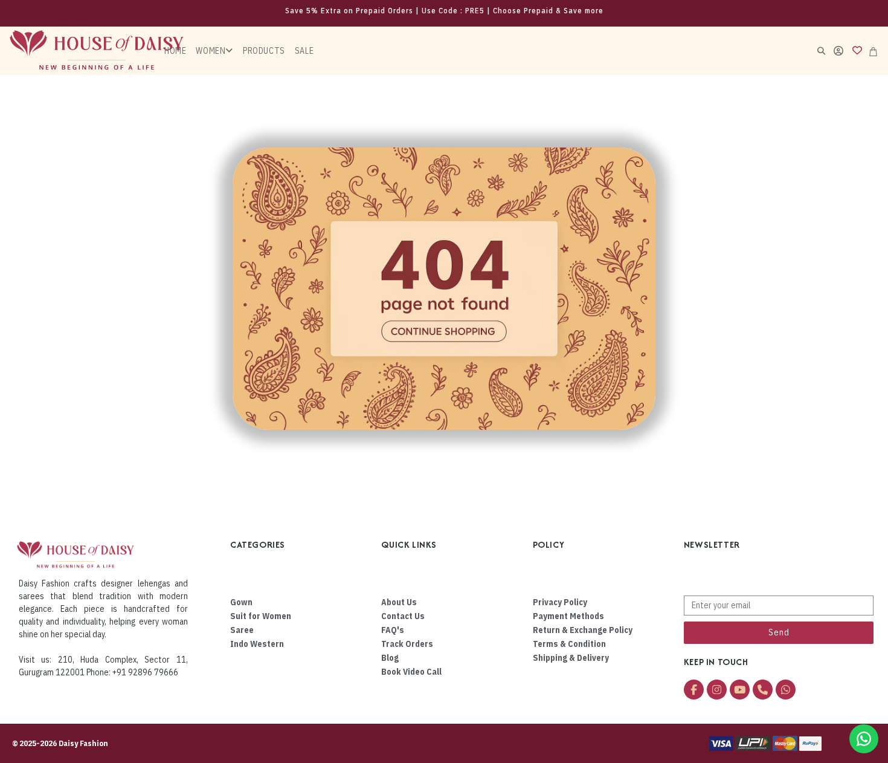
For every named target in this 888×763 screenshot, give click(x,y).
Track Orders (407, 643)
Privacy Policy (560, 602)
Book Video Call (411, 671)
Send (779, 632)
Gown (241, 602)
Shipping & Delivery (571, 657)
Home (175, 50)
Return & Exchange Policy (582, 630)
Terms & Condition (569, 643)
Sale (304, 50)
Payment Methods (568, 616)
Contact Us (403, 616)
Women (210, 50)
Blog (390, 657)
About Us (399, 602)
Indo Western (257, 643)
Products (264, 50)
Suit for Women (260, 616)
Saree (242, 630)
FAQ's (392, 630)
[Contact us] (863, 738)
